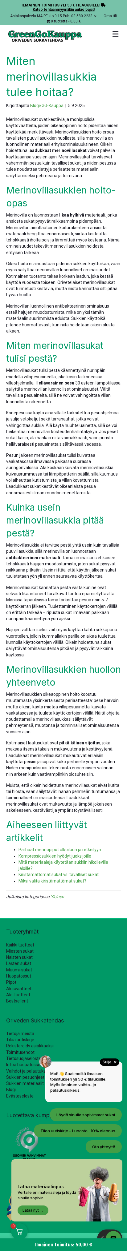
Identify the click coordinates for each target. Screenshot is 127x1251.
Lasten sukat (18, 963)
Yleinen (57, 896)
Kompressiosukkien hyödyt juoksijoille (54, 856)
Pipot (11, 982)
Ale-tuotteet (18, 994)
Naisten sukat (19, 957)
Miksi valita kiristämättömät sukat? (52, 880)
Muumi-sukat (19, 969)
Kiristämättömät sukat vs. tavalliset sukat (58, 874)
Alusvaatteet (18, 988)
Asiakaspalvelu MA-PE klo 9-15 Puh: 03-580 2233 (51, 16)
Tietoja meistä (20, 1033)
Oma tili (110, 16)
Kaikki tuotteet (20, 944)
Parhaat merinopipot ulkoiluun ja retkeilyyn (59, 849)
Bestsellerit (17, 1000)
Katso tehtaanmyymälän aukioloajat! (64, 9)
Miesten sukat (20, 951)
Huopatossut (18, 976)
